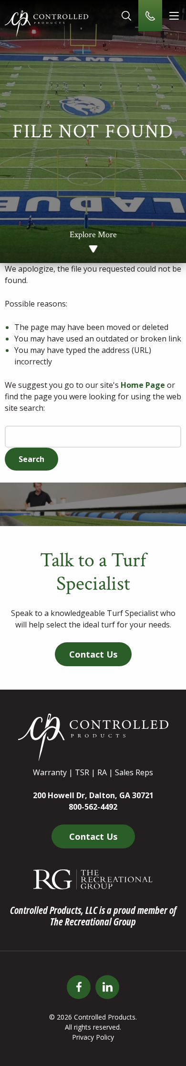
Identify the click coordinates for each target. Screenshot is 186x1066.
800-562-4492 (93, 807)
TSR (82, 772)
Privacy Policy (93, 1037)
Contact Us (93, 654)
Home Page (143, 385)
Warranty (50, 772)
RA (102, 772)
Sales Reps (134, 772)
